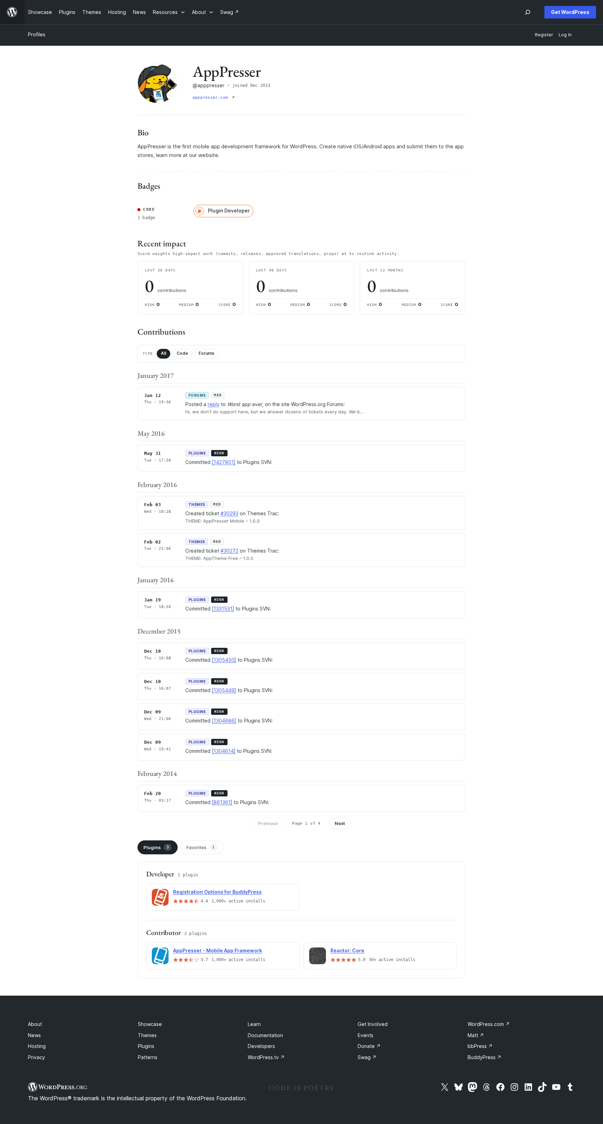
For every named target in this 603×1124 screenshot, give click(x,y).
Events (365, 1035)
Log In (565, 34)
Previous (268, 823)
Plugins (156, 847)
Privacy (36, 1057)
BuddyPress (484, 1057)
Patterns (147, 1057)
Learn (254, 1024)
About (35, 1024)
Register (544, 34)
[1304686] (224, 721)
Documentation (265, 1035)
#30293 (229, 513)
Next (340, 823)
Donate (369, 1046)
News (34, 1035)
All (163, 353)
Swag (367, 1057)
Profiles (36, 34)
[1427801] (224, 462)
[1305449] (224, 690)
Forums (206, 353)
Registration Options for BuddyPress (217, 892)
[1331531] (223, 609)
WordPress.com (489, 1024)
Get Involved (373, 1024)
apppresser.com (211, 97)
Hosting (37, 1046)
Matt (476, 1035)
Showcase (150, 1024)
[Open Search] (527, 12)
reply (213, 404)
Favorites (200, 847)
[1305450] (224, 660)
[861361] (222, 802)
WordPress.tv (266, 1057)
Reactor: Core (347, 950)
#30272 (229, 551)
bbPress (480, 1046)
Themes (147, 1035)
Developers (261, 1046)
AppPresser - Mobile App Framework (217, 950)
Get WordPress (570, 12)
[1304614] (224, 751)
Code (182, 353)
